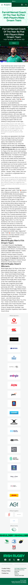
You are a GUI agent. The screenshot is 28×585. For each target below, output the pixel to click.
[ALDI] (14, 403)
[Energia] (14, 376)
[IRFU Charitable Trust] (14, 529)
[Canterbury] (14, 330)
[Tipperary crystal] (19, 514)
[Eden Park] (14, 476)
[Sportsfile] (14, 521)
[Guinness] (14, 339)
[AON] (14, 385)
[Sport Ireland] (14, 458)
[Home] (7, 5)
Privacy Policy (6, 571)
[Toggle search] (26, 5)
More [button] (13, 1)
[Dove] (14, 449)
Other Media (23, 582)
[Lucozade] (14, 412)
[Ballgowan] (14, 467)
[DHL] (14, 495)
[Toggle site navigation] (2, 5)
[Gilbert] (14, 421)
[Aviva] (14, 348)
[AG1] (14, 504)
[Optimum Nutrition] (14, 440)
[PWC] (14, 394)
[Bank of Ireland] (14, 357)
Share (14, 43)
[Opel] (14, 366)
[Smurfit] (14, 431)
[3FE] (9, 514)
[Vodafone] (14, 320)
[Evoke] (14, 486)
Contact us (5, 573)
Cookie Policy (6, 568)
